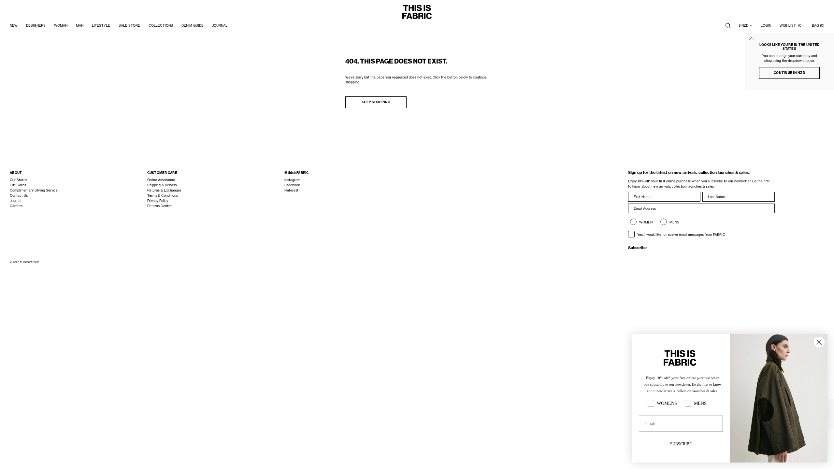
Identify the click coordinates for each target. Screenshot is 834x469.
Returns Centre (159, 206)
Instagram (292, 180)
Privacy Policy (157, 201)
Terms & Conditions (162, 195)
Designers (36, 25)
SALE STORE (129, 25)
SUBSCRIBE (681, 444)
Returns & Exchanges (164, 190)
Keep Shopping (376, 102)
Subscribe (637, 247)
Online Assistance (161, 180)
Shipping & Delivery (162, 185)
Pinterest (291, 190)
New (14, 25)
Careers (16, 206)
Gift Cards (18, 185)
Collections (161, 25)
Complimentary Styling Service (34, 190)
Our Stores (18, 180)
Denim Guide (192, 25)
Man (79, 25)
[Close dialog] (819, 342)
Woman (60, 25)
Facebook (292, 185)
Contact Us (19, 195)
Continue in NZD (789, 73)
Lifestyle (101, 25)
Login (766, 25)
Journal (15, 201)
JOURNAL (219, 25)
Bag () (818, 25)
